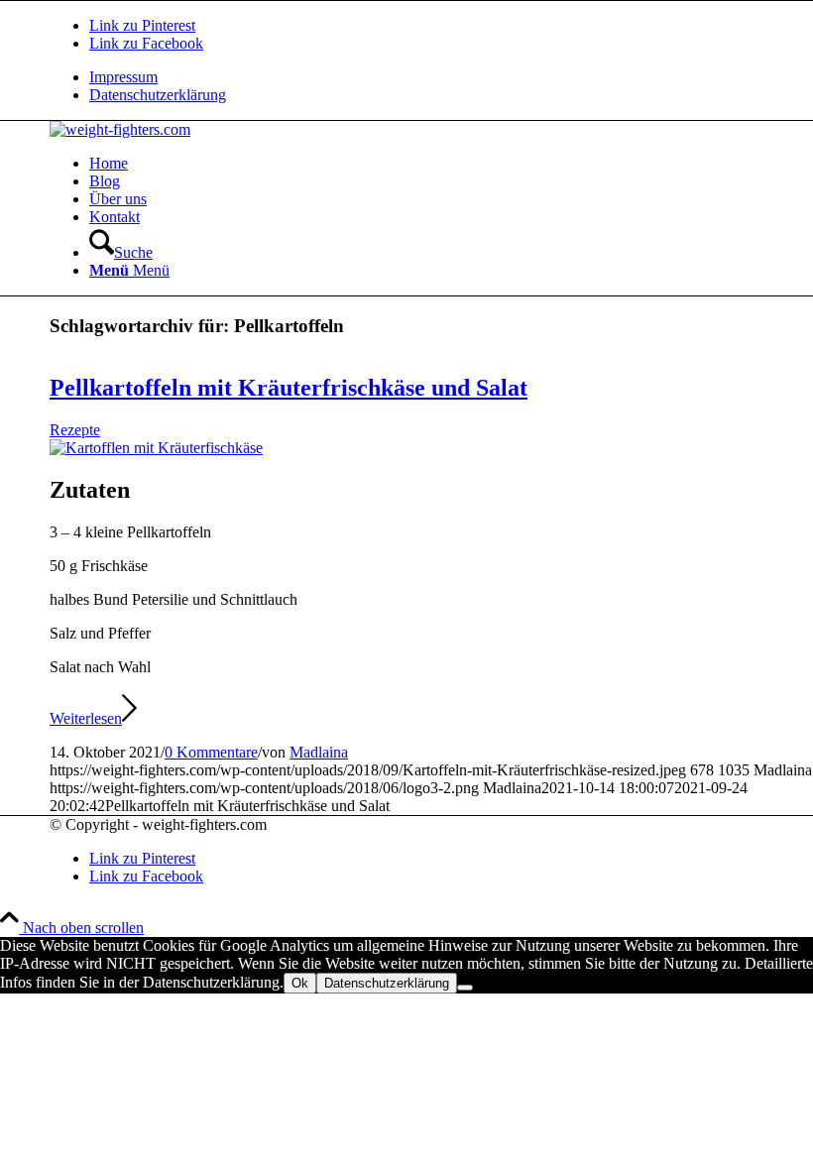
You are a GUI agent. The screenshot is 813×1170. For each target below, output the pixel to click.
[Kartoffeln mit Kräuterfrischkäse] (156, 447)
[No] (465, 988)
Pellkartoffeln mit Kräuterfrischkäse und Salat (288, 388)
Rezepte (75, 429)
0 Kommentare (211, 752)
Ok (299, 983)
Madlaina (319, 752)
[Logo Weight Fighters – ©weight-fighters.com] (120, 129)
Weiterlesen (86, 718)
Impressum (123, 76)
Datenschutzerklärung (157, 94)
